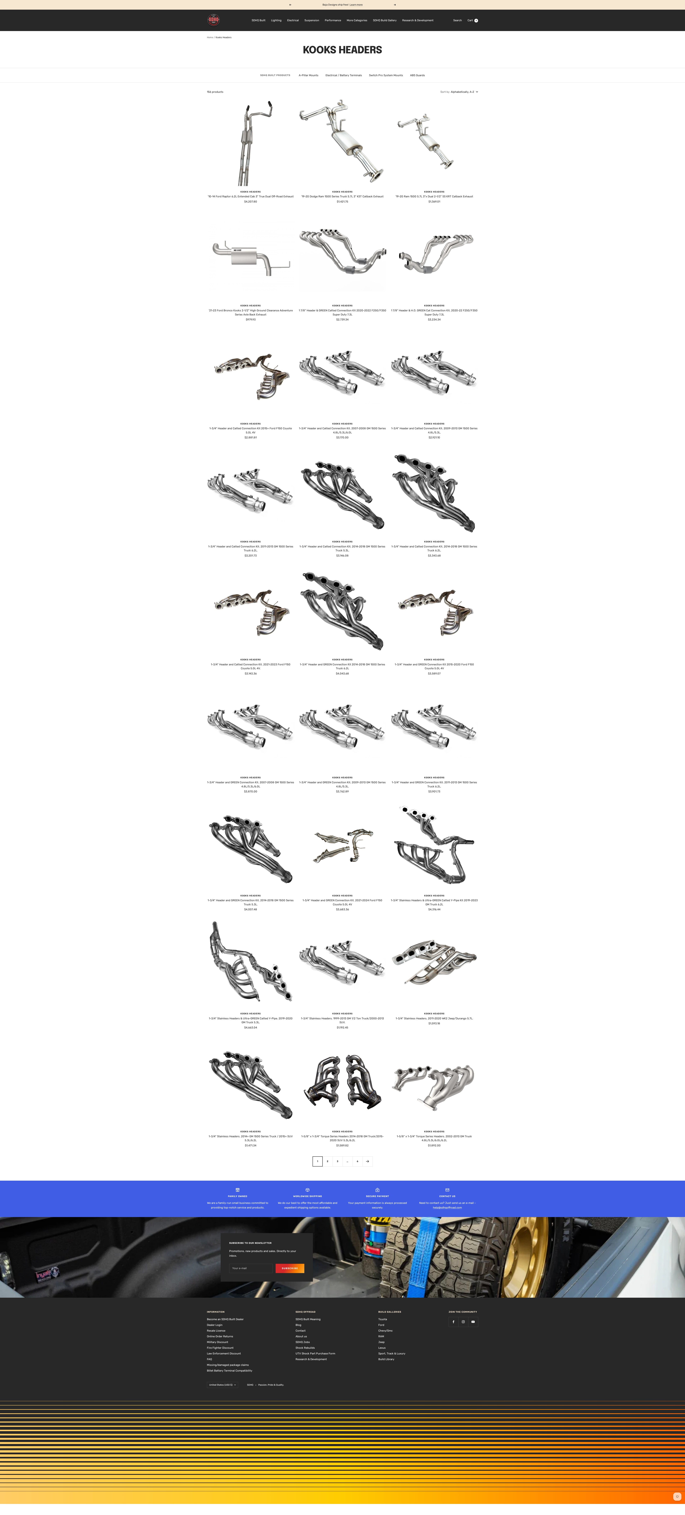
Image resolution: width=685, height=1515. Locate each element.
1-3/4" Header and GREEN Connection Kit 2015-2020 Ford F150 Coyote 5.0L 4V (434, 666)
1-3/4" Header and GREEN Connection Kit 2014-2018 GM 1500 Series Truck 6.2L (342, 666)
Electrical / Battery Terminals (344, 75)
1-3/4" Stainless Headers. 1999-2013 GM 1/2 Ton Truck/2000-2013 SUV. (342, 1020)
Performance (333, 20)
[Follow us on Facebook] (453, 1322)
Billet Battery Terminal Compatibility (229, 1370)
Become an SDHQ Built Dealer (225, 1319)
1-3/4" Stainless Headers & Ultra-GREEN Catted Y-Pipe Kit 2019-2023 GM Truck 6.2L (434, 902)
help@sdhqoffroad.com (447, 1207)
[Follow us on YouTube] (473, 1322)
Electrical (293, 20)
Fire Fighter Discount (220, 1347)
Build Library (386, 1359)
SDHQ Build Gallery (385, 20)
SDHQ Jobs (303, 1342)
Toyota (382, 1319)
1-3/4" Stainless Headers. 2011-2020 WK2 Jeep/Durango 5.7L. (434, 1018)
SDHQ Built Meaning (308, 1319)
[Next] (367, 1161)
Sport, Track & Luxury (391, 1353)
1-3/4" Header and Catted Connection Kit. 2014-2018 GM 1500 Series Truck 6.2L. (434, 548)
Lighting (276, 20)
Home (210, 37)
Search (457, 20)
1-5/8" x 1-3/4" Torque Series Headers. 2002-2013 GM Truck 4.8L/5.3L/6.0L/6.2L (434, 1138)
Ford (381, 1325)
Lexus (382, 1347)
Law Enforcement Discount (224, 1353)
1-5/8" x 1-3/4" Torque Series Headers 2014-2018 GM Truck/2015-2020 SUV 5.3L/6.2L (342, 1138)
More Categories (357, 20)
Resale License (216, 1330)
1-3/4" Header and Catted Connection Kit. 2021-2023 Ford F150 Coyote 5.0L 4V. (250, 666)
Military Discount (217, 1342)
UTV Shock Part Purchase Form (315, 1353)
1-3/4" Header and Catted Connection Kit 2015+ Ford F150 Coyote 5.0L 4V (250, 430)
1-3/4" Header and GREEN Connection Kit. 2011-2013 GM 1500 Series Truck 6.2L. (434, 784)
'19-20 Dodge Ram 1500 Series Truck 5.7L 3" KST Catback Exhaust (342, 196)
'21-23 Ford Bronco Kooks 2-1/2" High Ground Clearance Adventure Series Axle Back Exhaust (251, 312)
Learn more (356, 4)
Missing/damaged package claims (228, 1365)
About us (301, 1336)
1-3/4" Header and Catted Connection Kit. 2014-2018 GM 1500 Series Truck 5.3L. (342, 548)
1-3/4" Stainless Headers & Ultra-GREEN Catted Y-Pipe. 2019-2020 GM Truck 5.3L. (251, 1020)
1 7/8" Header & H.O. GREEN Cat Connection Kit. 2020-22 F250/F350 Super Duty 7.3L (434, 312)
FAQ (209, 1359)
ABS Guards (417, 75)
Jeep (381, 1342)
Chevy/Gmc (385, 1330)
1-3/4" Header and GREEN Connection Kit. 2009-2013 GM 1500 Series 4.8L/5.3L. (342, 784)
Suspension (312, 20)
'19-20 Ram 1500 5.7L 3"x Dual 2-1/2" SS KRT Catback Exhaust (434, 196)
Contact (301, 1330)
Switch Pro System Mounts (386, 75)
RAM (381, 1336)
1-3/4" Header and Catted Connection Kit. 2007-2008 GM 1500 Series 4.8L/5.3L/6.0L (342, 430)
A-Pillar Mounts (308, 75)
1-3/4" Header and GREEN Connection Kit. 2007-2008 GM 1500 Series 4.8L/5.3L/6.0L (250, 784)
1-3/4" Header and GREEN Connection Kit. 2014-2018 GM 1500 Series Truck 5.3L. (251, 902)
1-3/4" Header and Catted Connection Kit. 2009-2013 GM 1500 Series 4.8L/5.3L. (434, 430)
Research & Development (417, 20)
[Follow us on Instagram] (463, 1322)
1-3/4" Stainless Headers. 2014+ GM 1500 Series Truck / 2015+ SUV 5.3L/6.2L (251, 1138)
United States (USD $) (220, 1385)
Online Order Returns (220, 1336)
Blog (298, 1325)
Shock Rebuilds (305, 1347)
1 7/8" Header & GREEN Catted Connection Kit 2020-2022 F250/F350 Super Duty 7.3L (342, 312)
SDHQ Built (258, 20)
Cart (472, 20)
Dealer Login (214, 1325)
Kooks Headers (250, 192)
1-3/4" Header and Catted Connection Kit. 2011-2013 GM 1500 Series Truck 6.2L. (250, 548)
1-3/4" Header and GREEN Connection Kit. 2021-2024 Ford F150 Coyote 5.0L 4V (342, 902)
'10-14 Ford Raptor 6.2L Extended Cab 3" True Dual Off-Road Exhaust (251, 196)
